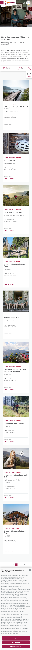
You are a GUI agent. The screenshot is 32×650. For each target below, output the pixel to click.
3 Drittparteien (18, 574)
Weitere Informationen (16, 646)
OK (16, 638)
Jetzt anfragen (9, 127)
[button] (30, 570)
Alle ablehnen (16, 642)
